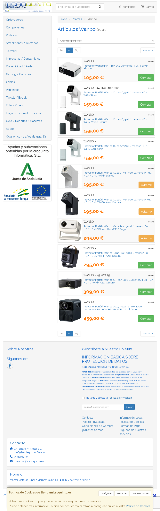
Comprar (146, 77)
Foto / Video (14, 105)
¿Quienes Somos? (93, 430)
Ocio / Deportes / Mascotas (24, 121)
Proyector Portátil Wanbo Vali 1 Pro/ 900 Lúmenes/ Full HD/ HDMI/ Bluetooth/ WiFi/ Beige (116, 228)
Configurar (106, 493)
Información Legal (131, 417)
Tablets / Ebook (16, 97)
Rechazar (122, 493)
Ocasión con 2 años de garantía (26, 136)
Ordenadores (14, 19)
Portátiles (12, 35)
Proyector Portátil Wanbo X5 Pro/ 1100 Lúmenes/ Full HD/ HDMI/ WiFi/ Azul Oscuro (118, 281)
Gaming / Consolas (18, 74)
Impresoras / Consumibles (23, 58)
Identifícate (128, 6)
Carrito (149, 6)
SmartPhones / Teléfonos (22, 43)
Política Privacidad (93, 421)
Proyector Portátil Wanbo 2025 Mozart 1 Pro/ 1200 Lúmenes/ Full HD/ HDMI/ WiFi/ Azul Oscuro (113, 308)
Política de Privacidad (123, 389)
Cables (10, 82)
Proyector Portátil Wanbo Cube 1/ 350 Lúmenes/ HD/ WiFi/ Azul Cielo (115, 147)
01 (69, 50)
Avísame (146, 184)
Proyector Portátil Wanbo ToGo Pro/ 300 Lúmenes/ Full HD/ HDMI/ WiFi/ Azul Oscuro (116, 254)
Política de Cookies (138, 506)
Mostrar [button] (146, 50)
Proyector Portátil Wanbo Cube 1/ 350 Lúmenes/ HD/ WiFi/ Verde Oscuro (115, 121)
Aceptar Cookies (140, 493)
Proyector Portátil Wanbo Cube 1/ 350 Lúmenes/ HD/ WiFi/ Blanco (115, 94)
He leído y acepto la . (109, 397)
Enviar (129, 407)
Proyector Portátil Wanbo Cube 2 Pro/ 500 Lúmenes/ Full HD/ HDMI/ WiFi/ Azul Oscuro (117, 201)
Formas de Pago (130, 425)
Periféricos (12, 89)
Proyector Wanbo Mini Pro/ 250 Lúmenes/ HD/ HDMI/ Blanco (116, 67)
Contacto (87, 417)
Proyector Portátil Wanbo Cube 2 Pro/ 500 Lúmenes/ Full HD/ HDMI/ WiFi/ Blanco (117, 174)
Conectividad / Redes (20, 66)
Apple (10, 128)
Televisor (11, 50)
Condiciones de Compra (97, 425)
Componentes (15, 27)
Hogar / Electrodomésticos (23, 113)
